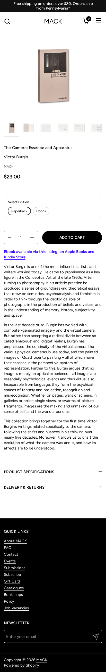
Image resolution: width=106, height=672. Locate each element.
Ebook (41, 211)
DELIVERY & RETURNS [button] (24, 487)
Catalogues (14, 588)
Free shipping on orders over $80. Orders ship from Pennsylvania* (53, 6)
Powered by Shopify (21, 665)
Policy (9, 601)
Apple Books (76, 251)
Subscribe (12, 574)
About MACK (15, 541)
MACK (53, 21)
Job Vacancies (16, 608)
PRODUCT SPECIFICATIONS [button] (29, 472)
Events (10, 561)
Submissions (14, 568)
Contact (11, 554)
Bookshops (13, 594)
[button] (7, 21)
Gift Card (12, 581)
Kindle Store (14, 257)
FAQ (8, 547)
